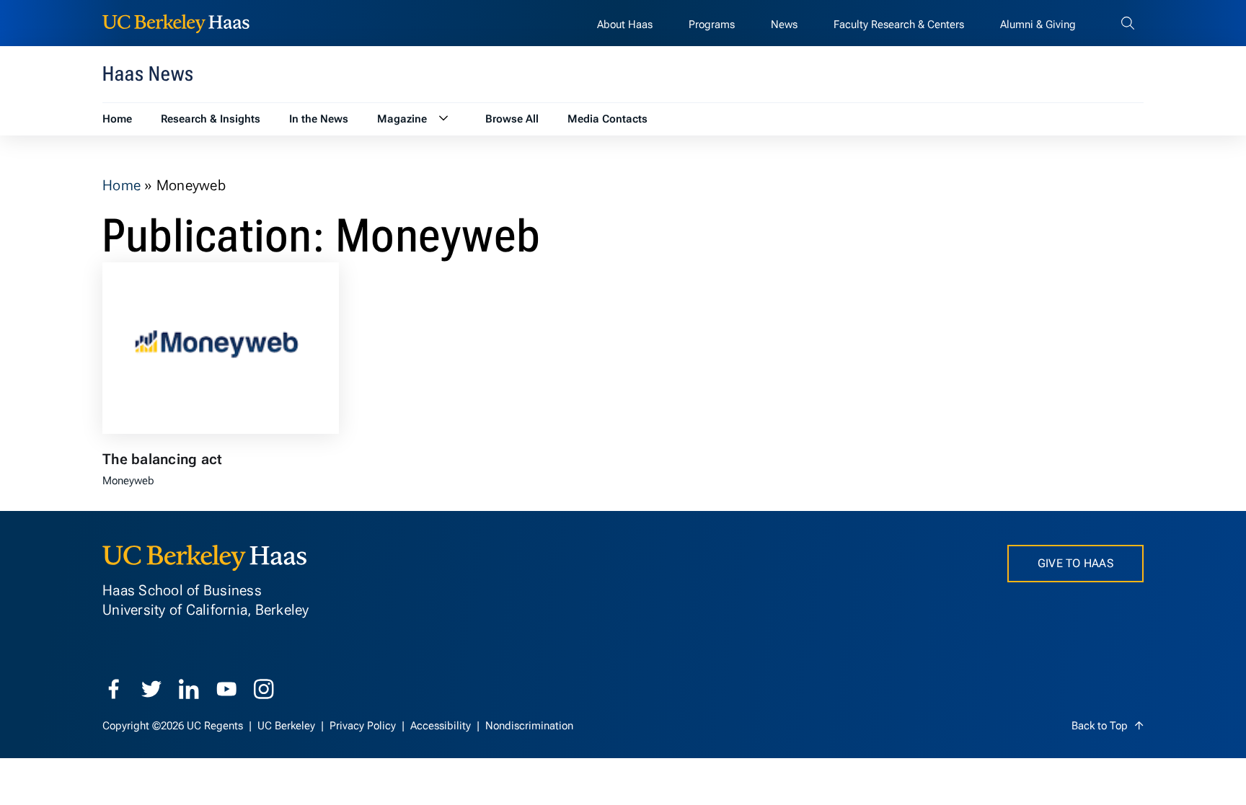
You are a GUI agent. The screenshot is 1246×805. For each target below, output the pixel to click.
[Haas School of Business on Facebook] (113, 689)
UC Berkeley (287, 725)
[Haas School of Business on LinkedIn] (188, 689)
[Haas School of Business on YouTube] (226, 689)
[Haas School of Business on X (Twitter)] (151, 689)
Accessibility (442, 725)
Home (121, 185)
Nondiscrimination (529, 725)
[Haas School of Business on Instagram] (263, 689)
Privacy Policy (364, 725)
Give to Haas (1075, 563)
